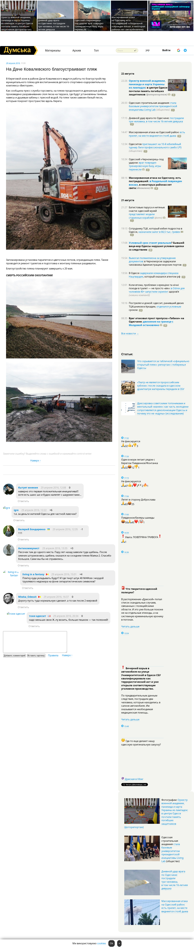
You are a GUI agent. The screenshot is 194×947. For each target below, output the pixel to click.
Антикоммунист (28, 548)
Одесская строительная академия (149, 103)
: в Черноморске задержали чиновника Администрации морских (155, 263)
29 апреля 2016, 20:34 (65, 616)
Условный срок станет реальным (150, 242)
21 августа (127, 200)
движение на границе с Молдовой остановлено (151, 323)
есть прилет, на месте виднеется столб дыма (157, 134)
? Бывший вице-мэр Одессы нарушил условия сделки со (156, 246)
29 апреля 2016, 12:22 (34, 510)
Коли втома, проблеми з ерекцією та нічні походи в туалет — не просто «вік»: (154, 286)
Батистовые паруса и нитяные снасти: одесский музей (147, 209)
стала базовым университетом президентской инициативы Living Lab (153, 106)
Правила (53, 655)
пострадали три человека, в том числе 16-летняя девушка (156, 119)
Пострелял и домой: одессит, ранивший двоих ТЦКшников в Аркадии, (156, 304)
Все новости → (130, 333)
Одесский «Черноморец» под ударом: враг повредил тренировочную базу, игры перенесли (89, 25)
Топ (96, 50)
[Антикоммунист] (8, 554)
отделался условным (169, 306)
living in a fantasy (33, 574)
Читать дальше (130, 626)
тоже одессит (37, 616)
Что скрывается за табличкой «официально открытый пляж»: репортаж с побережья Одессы (163, 364)
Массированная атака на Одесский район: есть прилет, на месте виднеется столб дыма (174, 906)
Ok (111, 943)
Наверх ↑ (35, 460)
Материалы (52, 50)
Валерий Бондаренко (31, 529)
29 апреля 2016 (13, 63)
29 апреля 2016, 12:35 (65, 529)
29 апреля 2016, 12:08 (53, 487)
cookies (101, 943)
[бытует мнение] (8, 494)
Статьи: (127, 354)
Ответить (23, 501)
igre (16, 510)
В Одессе (134, 273)
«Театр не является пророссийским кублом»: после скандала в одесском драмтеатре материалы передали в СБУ (160, 386)
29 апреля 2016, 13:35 (54, 548)
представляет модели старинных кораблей (142, 216)
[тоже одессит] (16, 613)
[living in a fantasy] (11, 575)
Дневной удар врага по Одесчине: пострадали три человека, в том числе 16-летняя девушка (54, 25)
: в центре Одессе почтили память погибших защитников (148, 91)
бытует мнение (28, 487)
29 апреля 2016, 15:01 (64, 574)
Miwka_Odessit (27, 596)
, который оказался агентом (161, 276)
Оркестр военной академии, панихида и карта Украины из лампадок (147, 84)
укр (148, 50)
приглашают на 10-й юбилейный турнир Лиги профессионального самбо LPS (155, 145)
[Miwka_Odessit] (8, 603)
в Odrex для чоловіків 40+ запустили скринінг (157, 290)
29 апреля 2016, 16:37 (56, 596)
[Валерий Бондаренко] (8, 535)
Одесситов (135, 144)
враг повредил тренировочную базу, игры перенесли (145, 166)
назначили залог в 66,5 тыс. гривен (159, 232)
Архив (76, 50)
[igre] (6, 507)
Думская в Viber (134, 779)
